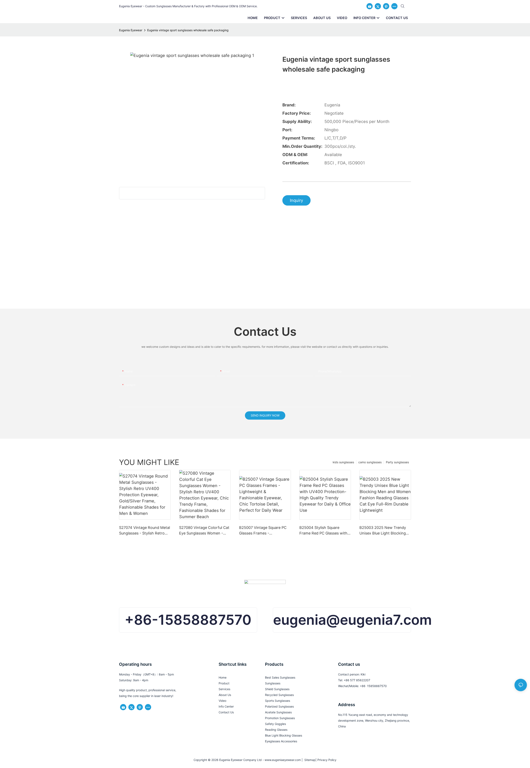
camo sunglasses (370, 462)
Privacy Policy (326, 760)
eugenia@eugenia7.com (352, 620)
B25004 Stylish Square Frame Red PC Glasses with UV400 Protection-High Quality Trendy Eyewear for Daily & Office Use (323, 530)
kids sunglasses (343, 462)
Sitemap (309, 760)
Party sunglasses (397, 462)
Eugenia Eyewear (130, 30)
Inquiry (296, 200)
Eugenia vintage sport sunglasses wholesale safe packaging (188, 30)
